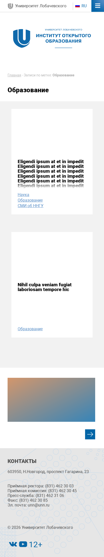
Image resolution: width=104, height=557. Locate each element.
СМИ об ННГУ (30, 205)
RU (84, 6)
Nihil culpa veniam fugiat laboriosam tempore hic (45, 287)
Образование (30, 200)
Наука (23, 194)
